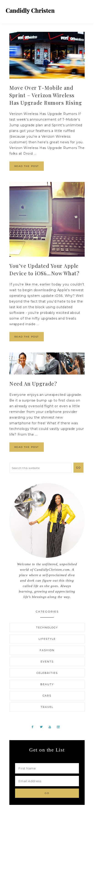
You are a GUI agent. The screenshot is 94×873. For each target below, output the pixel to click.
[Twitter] (43, 727)
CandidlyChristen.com (30, 10)
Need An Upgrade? (33, 383)
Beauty (47, 684)
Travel (47, 707)
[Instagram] (59, 727)
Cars (47, 695)
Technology (47, 627)
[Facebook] (34, 727)
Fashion (47, 650)
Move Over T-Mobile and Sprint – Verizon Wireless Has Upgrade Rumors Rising (45, 95)
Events (47, 661)
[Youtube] (51, 727)
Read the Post (26, 166)
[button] (85, 9)
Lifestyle (47, 638)
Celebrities (47, 673)
